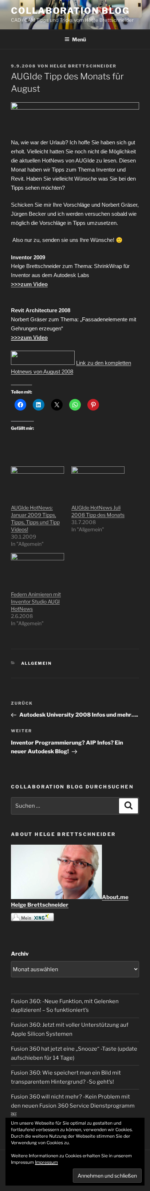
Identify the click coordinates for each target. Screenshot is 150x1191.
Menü (79, 39)
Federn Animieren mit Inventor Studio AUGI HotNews (36, 601)
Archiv (20, 954)
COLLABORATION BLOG (70, 10)
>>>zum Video (29, 284)
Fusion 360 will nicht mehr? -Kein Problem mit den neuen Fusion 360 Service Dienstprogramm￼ (73, 1105)
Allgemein (36, 663)
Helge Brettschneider (83, 66)
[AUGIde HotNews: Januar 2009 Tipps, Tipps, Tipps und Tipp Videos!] (37, 481)
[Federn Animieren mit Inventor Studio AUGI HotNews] (37, 568)
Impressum (46, 1162)
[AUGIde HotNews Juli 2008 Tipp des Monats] (98, 481)
